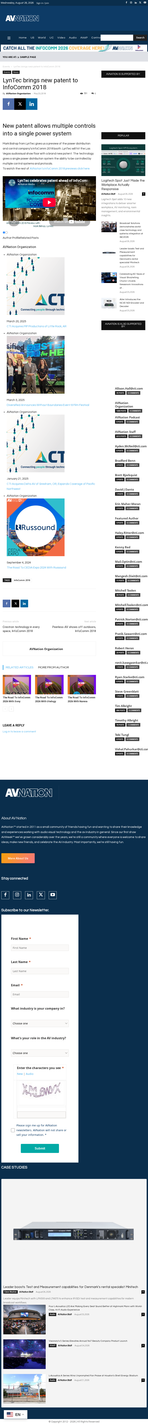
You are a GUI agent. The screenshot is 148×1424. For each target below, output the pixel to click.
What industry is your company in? (38, 1008)
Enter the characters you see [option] (39, 1068)
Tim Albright (123, 706)
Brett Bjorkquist (126, 475)
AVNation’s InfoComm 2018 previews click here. (60, 168)
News (15, 72)
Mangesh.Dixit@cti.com (131, 576)
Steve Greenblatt (127, 691)
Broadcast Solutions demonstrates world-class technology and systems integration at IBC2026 (131, 230)
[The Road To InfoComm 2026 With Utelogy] (49, 684)
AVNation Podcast (127, 417)
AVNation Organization (18, 93)
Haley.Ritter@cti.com (129, 533)
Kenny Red (122, 547)
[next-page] (11, 709)
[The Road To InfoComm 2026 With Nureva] (82, 684)
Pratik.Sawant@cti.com (131, 634)
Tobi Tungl (122, 735)
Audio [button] (29, 1074)
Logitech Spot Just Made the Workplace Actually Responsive (123, 185)
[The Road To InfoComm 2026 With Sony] (17, 684)
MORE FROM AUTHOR (53, 667)
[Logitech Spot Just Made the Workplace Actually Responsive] (123, 160)
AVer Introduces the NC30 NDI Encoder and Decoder (132, 303)
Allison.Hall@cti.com (129, 388)
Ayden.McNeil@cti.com (131, 446)
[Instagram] (131, 3)
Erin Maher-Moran (128, 504)
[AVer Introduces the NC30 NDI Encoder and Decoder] (109, 303)
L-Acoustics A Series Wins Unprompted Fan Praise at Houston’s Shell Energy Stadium (93, 1375)
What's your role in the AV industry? (38, 1038)
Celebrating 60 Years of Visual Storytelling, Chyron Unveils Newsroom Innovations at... (132, 281)
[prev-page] (5, 709)
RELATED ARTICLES (20, 667)
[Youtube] (145, 3)
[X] (140, 3)
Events (6, 66)
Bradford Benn (125, 460)
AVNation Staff (108, 194)
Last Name (19, 962)
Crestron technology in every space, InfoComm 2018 (21, 629)
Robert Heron (124, 648)
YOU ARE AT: (10, 57)
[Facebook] (126, 3)
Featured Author (126, 518)
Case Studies (10, 1292)
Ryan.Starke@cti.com (129, 677)
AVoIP (52, 1345)
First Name (19, 939)
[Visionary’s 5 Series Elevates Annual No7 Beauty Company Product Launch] (24, 1354)
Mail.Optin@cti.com (128, 561)
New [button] (20, 1074)
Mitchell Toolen (125, 590)
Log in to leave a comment (19, 731)
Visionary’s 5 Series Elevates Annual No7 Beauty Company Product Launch (88, 1341)
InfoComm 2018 (22, 580)
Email (15, 985)
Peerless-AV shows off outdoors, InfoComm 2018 (74, 629)
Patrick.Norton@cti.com (131, 619)
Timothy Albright (126, 720)
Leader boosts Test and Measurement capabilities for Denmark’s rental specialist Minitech (132, 255)
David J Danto (124, 489)
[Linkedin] (135, 3)
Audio (52, 1314)
